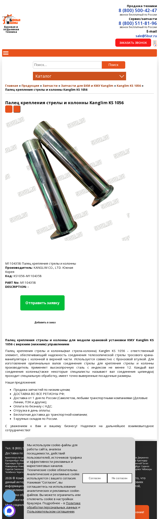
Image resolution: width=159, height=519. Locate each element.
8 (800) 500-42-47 (138, 10)
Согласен (95, 478)
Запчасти (50, 86)
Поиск (113, 65)
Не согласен (119, 478)
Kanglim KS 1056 (129, 86)
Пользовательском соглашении (50, 511)
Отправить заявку (42, 302)
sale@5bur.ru (146, 36)
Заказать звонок (133, 43)
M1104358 (20, 282)
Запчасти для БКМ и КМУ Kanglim (87, 86)
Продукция (30, 86)
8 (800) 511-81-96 (138, 23)
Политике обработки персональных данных (54, 505)
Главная (11, 86)
